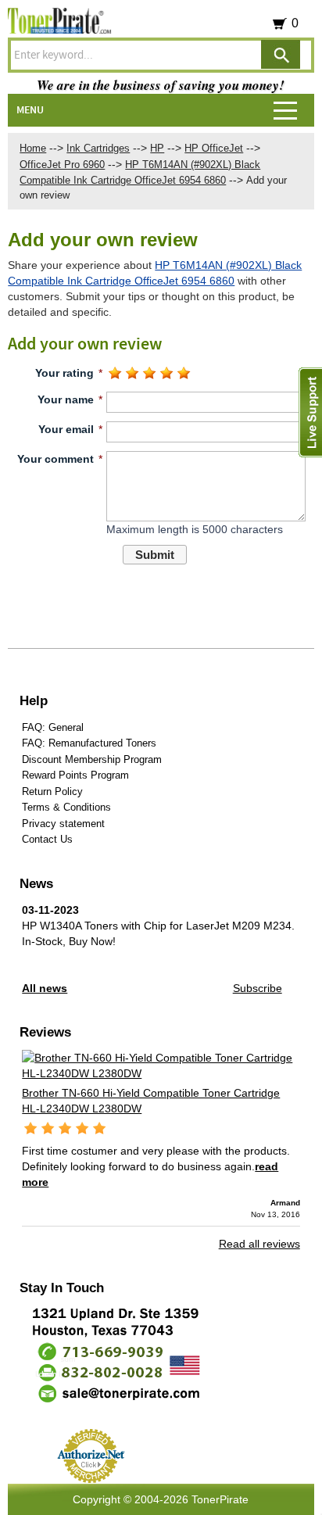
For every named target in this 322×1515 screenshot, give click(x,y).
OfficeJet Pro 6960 (62, 164)
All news (44, 988)
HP (157, 148)
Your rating (64, 373)
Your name (66, 399)
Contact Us (47, 839)
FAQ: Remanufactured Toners (89, 743)
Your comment (55, 459)
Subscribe (257, 988)
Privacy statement (63, 823)
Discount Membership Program (92, 759)
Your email (66, 429)
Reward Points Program (75, 775)
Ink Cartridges (98, 148)
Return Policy (52, 791)
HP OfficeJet (213, 148)
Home (33, 148)
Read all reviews (259, 1243)
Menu (30, 110)
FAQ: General (53, 727)
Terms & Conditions (66, 807)
